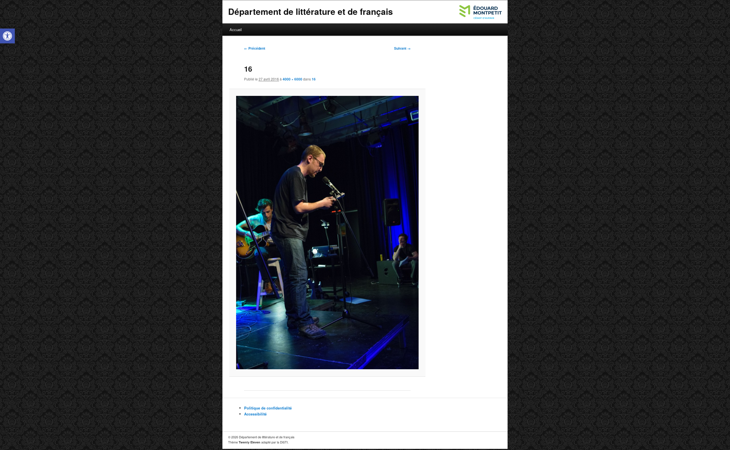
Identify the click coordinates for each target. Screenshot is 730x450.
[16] (327, 232)
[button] (7, 36)
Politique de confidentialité (268, 408)
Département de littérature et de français (310, 11)
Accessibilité (255, 414)
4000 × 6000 (292, 79)
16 (314, 79)
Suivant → (402, 48)
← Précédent (254, 48)
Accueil (236, 29)
